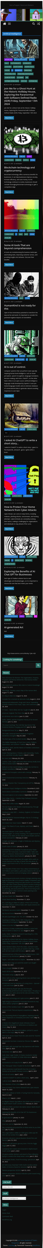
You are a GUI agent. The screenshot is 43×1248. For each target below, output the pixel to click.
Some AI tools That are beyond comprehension (18, 246)
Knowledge (18, 70)
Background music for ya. (10, 730)
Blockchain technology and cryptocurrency (19, 169)
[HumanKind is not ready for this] (21, 284)
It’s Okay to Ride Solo (9, 696)
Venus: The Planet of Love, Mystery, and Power (17, 826)
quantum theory (10, 77)
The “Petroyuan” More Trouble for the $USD (16, 1066)
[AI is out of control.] (21, 342)
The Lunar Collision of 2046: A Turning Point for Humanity (21, 1093)
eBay (4, 1121)
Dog (6, 433)
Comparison (30, 230)
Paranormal (27, 70)
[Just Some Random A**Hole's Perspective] (21, 10)
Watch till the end (7, 971)
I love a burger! (7, 968)
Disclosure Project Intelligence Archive (14, 788)
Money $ (26, 160)
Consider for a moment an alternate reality (16, 699)
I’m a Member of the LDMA (11, 1084)
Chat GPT (31, 59)
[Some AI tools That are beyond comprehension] (21, 214)
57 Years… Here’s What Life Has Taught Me (16, 710)
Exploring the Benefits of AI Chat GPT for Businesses (19, 573)
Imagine (7, 560)
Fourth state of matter (9, 846)
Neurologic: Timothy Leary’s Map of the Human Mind (19, 690)
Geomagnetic (27, 63)
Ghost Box (8, 66)
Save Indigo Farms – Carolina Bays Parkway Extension (19, 798)
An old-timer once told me (10, 716)
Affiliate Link (8, 59)
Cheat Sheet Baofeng (9, 899)
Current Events (31, 429)
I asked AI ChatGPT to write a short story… (20, 442)
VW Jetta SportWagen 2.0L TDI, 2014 (14, 917)
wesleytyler (17, 84)
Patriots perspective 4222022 (11, 1170)
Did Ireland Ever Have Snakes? (12, 823)
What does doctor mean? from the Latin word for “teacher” (21, 1036)
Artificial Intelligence (20, 59)
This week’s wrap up (8, 975)
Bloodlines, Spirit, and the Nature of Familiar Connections (20, 748)
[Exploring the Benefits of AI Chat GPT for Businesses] (21, 546)
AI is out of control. (15, 366)
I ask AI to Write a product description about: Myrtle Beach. (21, 1107)
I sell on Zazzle (7, 1081)
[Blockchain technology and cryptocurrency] (21, 140)
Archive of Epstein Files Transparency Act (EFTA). (18, 783)
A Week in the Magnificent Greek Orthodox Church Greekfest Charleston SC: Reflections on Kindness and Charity (19, 1025)
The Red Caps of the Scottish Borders (14, 739)
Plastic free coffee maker (10, 804)
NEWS (26, 234)
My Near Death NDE (9, 896)
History (7, 70)
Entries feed (6, 1213)
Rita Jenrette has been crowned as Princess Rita (17, 1041)
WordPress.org (7, 1220)
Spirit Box (24, 81)
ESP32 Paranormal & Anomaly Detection (15, 778)
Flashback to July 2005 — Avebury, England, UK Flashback (21, 812)
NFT (35, 616)
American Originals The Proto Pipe (13, 713)
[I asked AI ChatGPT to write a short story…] (21, 415)
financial (18, 160)
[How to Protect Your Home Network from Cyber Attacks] (21, 480)
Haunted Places (29, 66)
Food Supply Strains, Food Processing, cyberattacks (19, 1159)
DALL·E (6, 63)
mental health (19, 560)
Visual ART (7, 238)
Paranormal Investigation (25, 74)
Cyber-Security (20, 359)
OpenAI (33, 160)
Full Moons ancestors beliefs (11, 910)
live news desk (7, 758)
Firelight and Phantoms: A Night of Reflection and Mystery (21, 841)
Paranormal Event (10, 74)
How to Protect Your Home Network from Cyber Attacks (20, 508)
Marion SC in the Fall (9, 925)
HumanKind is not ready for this (20, 307)
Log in (4, 1210)
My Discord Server (8, 913)
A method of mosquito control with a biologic (17, 772)
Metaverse (29, 560)
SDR (27, 77)
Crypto (29, 156)
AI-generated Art (13, 627)
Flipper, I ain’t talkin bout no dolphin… (14, 959)
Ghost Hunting (18, 66)
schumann (20, 77)
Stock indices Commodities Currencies (14, 792)
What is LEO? (6, 1098)
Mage (20, 234)
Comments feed (7, 1216)
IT (12, 70)
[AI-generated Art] (21, 605)
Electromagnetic (16, 63)
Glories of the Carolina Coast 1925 (13, 1007)
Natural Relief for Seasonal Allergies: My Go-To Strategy (20, 818)
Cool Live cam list (8, 1124)
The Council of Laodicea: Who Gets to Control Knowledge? (21, 685)
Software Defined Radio (12, 81)
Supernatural (33, 81)
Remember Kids (7, 1052)
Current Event (9, 160)
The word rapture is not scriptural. (13, 795)
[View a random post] (38, 23)
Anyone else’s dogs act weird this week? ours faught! (19, 963)
